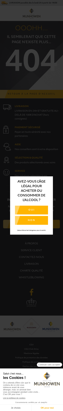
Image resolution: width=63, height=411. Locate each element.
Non (31, 220)
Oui (31, 210)
